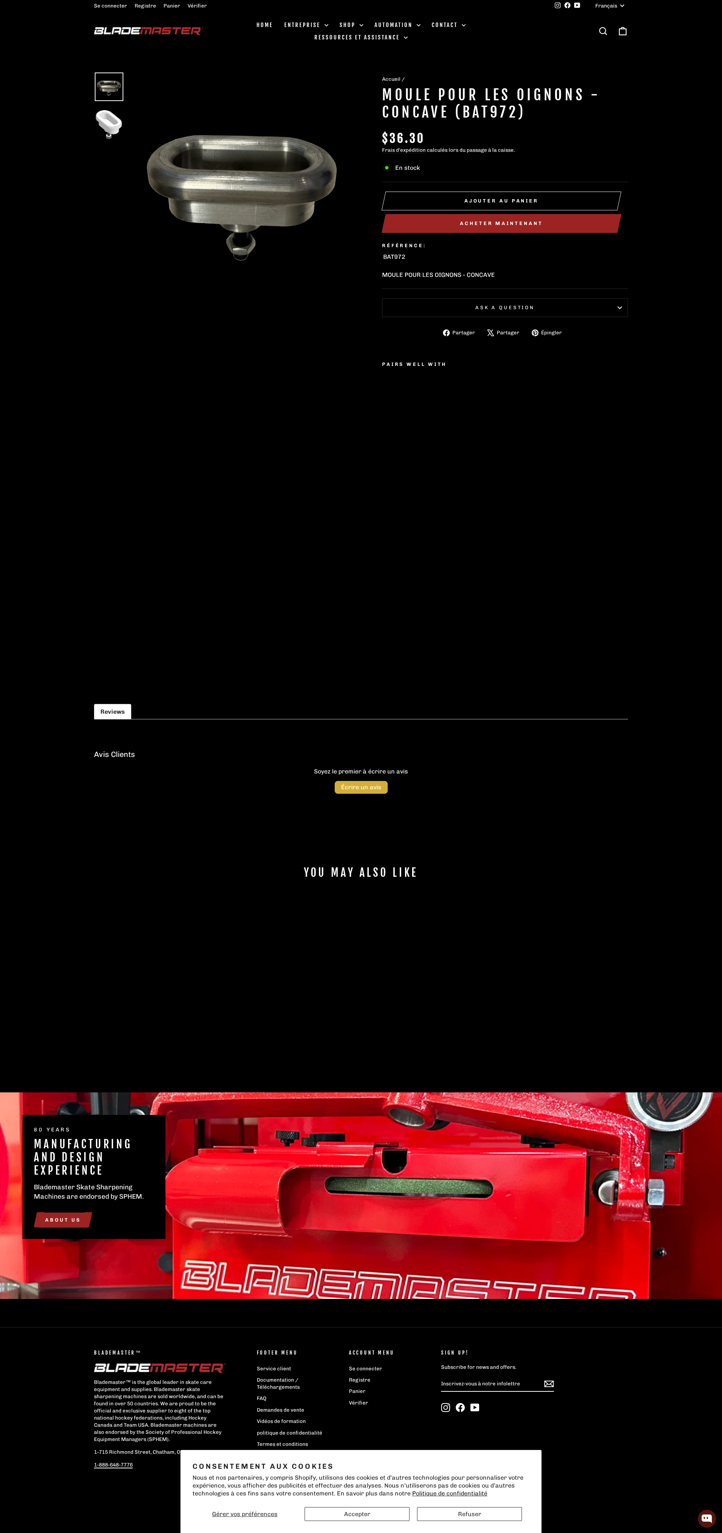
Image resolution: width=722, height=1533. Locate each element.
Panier (172, 6)
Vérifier (197, 6)
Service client (274, 1368)
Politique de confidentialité (449, 1493)
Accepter (357, 1514)
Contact (446, 25)
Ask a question (505, 307)
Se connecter (110, 6)
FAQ (262, 1398)
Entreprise (303, 25)
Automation (395, 25)
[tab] (112, 711)
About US (63, 1219)
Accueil (391, 79)
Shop (349, 25)
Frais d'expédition (404, 150)
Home (264, 25)
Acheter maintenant (501, 223)
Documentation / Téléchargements (278, 1383)
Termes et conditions (282, 1444)
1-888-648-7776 (113, 1465)
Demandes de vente (280, 1410)
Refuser (469, 1514)
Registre (145, 6)
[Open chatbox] (707, 1519)
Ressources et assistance (358, 37)
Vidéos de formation (281, 1421)
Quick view (157, 1016)
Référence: (404, 245)
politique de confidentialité (289, 1433)
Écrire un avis (361, 787)
